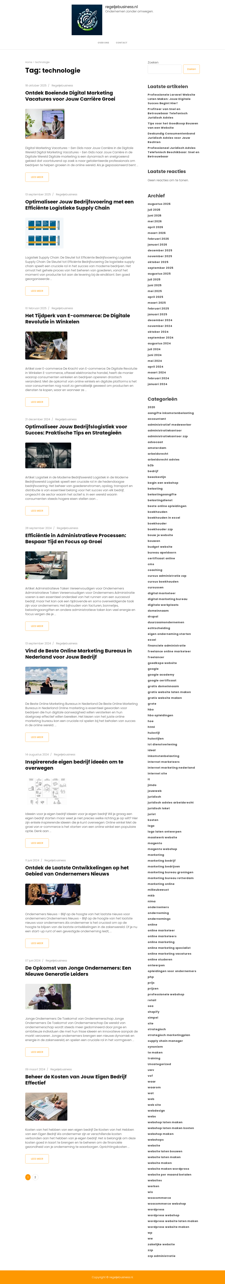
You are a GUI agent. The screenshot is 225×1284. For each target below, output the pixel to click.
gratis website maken (165, 698)
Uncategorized (159, 1064)
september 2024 (161, 337)
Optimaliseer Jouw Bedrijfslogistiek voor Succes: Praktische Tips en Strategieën (76, 429)
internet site (157, 773)
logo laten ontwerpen (165, 831)
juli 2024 (154, 349)
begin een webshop (163, 483)
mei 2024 (155, 361)
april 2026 (155, 227)
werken (153, 1186)
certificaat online (161, 558)
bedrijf (153, 471)
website (154, 1145)
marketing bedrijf (162, 861)
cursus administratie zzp (167, 576)
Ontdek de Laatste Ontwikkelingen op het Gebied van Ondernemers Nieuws (77, 870)
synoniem (155, 1047)
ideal (152, 750)
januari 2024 (157, 384)
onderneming (158, 913)
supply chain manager (165, 1041)
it (149, 779)
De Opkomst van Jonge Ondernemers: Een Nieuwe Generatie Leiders (78, 970)
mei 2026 (155, 221)
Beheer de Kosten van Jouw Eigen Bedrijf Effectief (76, 1079)
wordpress (156, 1209)
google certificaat (162, 680)
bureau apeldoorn (162, 552)
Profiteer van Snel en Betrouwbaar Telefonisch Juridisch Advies (168, 113)
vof (150, 1076)
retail (152, 1000)
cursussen (156, 587)
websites (155, 1180)
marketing (156, 855)
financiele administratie (167, 645)
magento (155, 843)
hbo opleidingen (160, 715)
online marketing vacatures (169, 954)
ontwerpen (156, 965)
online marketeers (162, 936)
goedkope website (162, 663)
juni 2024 (155, 355)
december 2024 (160, 320)
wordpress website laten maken (173, 1221)
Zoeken (153, 62)
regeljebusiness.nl (121, 6)
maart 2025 (157, 303)
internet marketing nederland (171, 768)
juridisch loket (159, 808)
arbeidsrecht (158, 454)
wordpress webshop (164, 1215)
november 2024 (160, 326)
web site (154, 1105)
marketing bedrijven (164, 866)
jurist (152, 814)
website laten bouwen (165, 1151)
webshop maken (161, 1134)
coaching (155, 570)
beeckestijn (157, 477)
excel (152, 640)
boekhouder (157, 523)
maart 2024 (157, 372)
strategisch (157, 1029)
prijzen (153, 988)
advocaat (155, 442)
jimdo (152, 785)
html (151, 727)
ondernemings (159, 919)
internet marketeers (164, 762)
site (151, 1023)
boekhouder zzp (160, 529)
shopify (153, 1012)
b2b (151, 465)
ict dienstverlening (162, 744)
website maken (160, 1163)
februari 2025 (158, 308)
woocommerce (159, 1198)
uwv (151, 1070)
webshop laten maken (165, 1122)
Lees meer (37, 177)
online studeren (160, 959)
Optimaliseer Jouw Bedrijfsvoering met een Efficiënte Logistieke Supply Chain (79, 204)
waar (152, 1081)
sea (150, 1006)
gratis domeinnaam (163, 686)
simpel (153, 1017)
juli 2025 (154, 279)
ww (150, 1238)
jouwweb (155, 791)
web (151, 1099)
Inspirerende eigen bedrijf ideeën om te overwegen (74, 764)
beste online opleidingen (167, 506)
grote (152, 704)
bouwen (154, 541)
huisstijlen (156, 738)
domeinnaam (158, 611)
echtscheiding (159, 628)
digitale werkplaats (163, 605)
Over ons (103, 42)
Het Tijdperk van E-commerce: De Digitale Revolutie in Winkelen (77, 318)
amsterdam (157, 448)
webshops (156, 1140)
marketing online (161, 884)
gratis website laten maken (169, 692)
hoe (151, 721)
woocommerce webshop (167, 1204)
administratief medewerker (169, 425)
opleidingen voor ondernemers (172, 971)
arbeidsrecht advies (164, 459)
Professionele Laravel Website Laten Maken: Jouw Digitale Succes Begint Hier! (171, 99)
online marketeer (161, 930)
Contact (121, 42)
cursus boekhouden (163, 581)
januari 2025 (157, 314)
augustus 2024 (159, 343)
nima (152, 901)
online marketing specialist (169, 948)
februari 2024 (158, 378)
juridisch (154, 797)
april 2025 (155, 297)
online (152, 924)
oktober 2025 (158, 262)
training (154, 1058)
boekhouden (157, 512)
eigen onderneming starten (169, 634)
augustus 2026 (159, 204)
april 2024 (155, 367)
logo (151, 826)
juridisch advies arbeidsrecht (171, 802)
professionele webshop (166, 994)
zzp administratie (162, 1256)
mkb (151, 895)
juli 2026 (154, 210)
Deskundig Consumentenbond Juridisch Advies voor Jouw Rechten (171, 138)
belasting (155, 488)
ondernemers (158, 907)
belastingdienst (160, 500)
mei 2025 (155, 291)
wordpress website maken (168, 1227)
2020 (151, 407)
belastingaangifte (162, 494)
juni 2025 (155, 285)
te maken (155, 1052)
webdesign (156, 1111)
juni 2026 (154, 215)
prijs (151, 983)
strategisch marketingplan (169, 1035)
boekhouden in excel (164, 518)
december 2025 (160, 250)
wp (150, 1233)
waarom (154, 1087)
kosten (153, 820)
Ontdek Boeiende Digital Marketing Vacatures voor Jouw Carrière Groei (70, 95)
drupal (153, 616)
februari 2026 (158, 239)
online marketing (161, 942)
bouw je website (160, 535)
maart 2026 (157, 233)
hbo (151, 709)
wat (151, 1093)
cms (151, 564)
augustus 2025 (159, 274)
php (151, 977)
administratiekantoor (165, 430)
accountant (157, 419)
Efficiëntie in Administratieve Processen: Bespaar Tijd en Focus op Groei (75, 538)
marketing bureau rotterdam (171, 878)
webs (152, 1116)
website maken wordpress (168, 1169)
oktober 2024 (158, 332)
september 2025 (160, 268)
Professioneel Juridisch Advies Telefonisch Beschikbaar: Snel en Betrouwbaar (173, 152)
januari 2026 (157, 244)
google (153, 669)
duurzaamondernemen (166, 622)
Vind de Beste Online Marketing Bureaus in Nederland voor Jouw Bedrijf (78, 653)
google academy (161, 674)
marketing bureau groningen (170, 872)
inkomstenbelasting (163, 756)
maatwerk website (162, 837)
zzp (150, 1250)
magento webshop (162, 849)
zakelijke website (161, 1244)
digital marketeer (162, 593)
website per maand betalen (169, 1174)
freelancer (156, 657)
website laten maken (164, 1157)
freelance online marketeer (169, 651)
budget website (160, 547)
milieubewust (158, 890)
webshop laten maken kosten (171, 1128)
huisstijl (154, 733)
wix (150, 1192)
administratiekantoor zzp (168, 436)
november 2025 (160, 256)
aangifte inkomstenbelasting (171, 413)
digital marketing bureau (168, 599)
